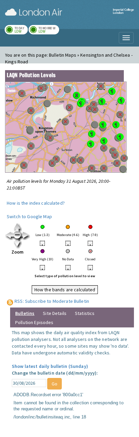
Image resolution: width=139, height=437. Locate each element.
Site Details (54, 313)
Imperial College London (123, 15)
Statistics (84, 313)
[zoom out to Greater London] (17, 235)
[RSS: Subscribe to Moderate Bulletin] (10, 301)
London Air (33, 12)
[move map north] (17, 227)
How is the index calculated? (36, 203)
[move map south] (17, 244)
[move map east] (26, 235)
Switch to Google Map (29, 216)
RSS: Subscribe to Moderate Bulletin (52, 301)
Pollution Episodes (34, 322)
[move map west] (9, 235)
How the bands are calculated (64, 290)
